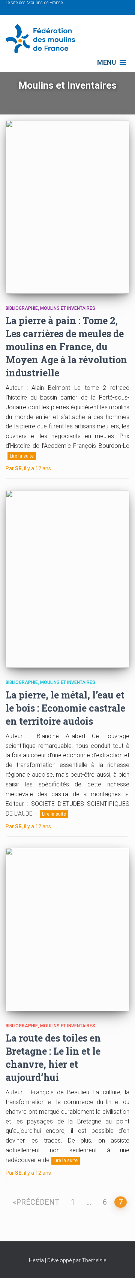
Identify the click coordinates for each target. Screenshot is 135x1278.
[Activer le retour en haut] (120, 1263)
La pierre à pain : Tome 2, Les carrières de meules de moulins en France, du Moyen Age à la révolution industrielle (66, 346)
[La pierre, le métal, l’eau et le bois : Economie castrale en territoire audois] (67, 579)
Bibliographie (22, 308)
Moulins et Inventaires (67, 308)
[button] (106, 62)
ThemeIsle (94, 1260)
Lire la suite (22, 456)
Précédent (37, 1202)
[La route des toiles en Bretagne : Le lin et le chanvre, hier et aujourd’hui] (67, 929)
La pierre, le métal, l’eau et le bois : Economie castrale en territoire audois (65, 708)
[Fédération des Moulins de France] (43, 38)
